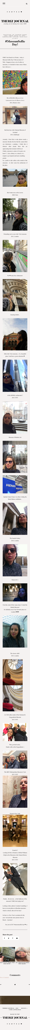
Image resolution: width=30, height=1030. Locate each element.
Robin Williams (7, 37)
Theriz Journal (15, 21)
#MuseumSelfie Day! (15, 42)
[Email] (17, 938)
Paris (23, 35)
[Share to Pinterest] (13, 938)
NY (20, 35)
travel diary (23, 37)
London (11, 35)
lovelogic (17, 1009)
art (13, 34)
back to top (15, 1014)
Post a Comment (4, 977)
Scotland (16, 37)
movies (16, 35)
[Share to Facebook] (5, 938)
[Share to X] (9, 938)
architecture (7, 34)
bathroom (18, 34)
